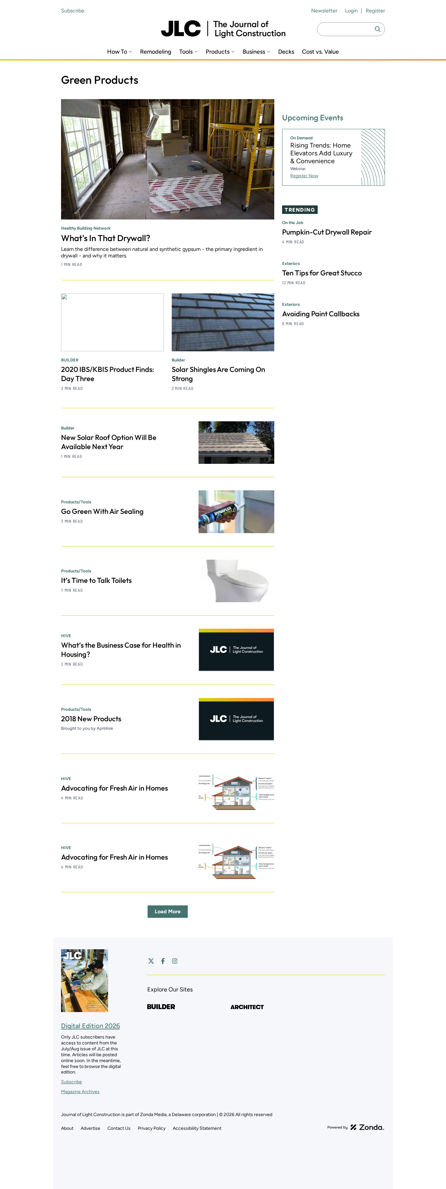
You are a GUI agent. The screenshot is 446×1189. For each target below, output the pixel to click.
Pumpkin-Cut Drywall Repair (327, 231)
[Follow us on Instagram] (175, 961)
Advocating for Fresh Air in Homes (114, 788)
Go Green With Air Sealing (102, 511)
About (67, 1128)
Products (218, 51)
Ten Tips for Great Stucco (322, 272)
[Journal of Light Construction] (223, 29)
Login (351, 11)
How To (117, 51)
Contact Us (119, 1128)
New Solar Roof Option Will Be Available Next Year (108, 442)
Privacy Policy (152, 1128)
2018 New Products (91, 718)
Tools (186, 51)
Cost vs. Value (320, 51)
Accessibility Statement (197, 1128)
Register (375, 11)
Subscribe (72, 11)
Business (254, 51)
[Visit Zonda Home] (356, 1127)
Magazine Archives (80, 1091)
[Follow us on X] (151, 961)
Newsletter (324, 11)
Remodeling (155, 51)
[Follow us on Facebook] (163, 961)
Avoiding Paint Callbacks (320, 313)
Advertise (90, 1128)
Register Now (304, 176)
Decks (286, 51)
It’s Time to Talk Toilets (96, 580)
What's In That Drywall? (105, 238)
